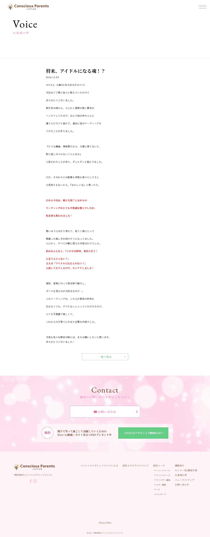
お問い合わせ (106, 412)
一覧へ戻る (105, 357)
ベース (157, 489)
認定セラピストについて (136, 465)
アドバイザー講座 (162, 480)
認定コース (159, 465)
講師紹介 (179, 465)
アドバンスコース (162, 475)
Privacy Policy (105, 522)
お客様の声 (181, 475)
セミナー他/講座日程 (186, 470)
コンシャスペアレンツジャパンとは (99, 465)
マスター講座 (160, 484)
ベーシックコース (162, 470)
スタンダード (160, 494)
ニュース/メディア (185, 479)
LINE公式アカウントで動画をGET (143, 433)
